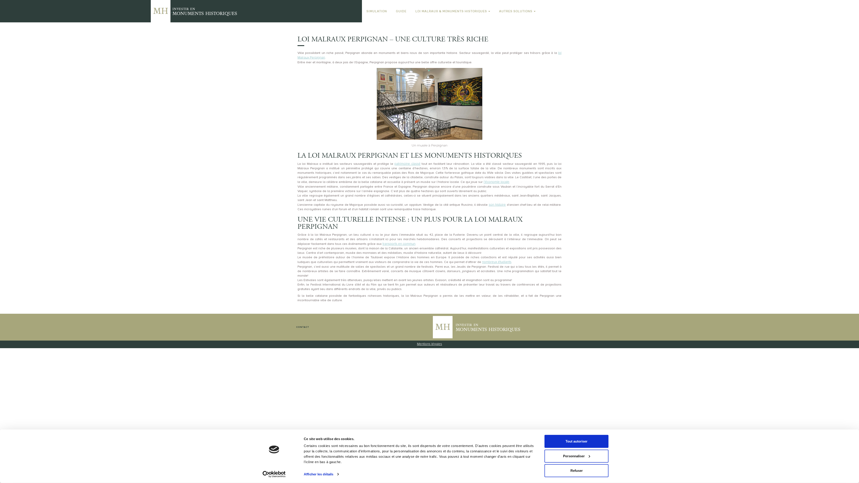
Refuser (576, 470)
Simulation (376, 11)
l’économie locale (496, 182)
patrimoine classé (407, 164)
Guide (401, 11)
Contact (302, 327)
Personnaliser (574, 456)
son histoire (497, 205)
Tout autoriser (576, 441)
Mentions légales (429, 344)
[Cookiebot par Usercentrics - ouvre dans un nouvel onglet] (274, 474)
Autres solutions (516, 11)
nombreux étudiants (496, 262)
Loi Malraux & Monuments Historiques (451, 11)
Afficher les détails (318, 474)
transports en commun (399, 244)
